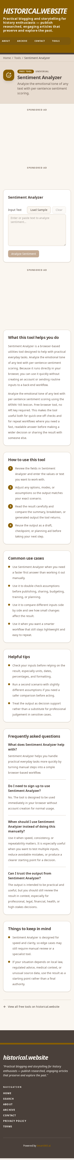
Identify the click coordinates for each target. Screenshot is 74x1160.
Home (7, 58)
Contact (40, 41)
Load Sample (38, 210)
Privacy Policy (14, 1121)
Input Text (15, 209)
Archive (22, 41)
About (8, 1104)
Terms (7, 1126)
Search (8, 1098)
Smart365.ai (44, 1145)
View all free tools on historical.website (33, 1006)
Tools (56, 41)
